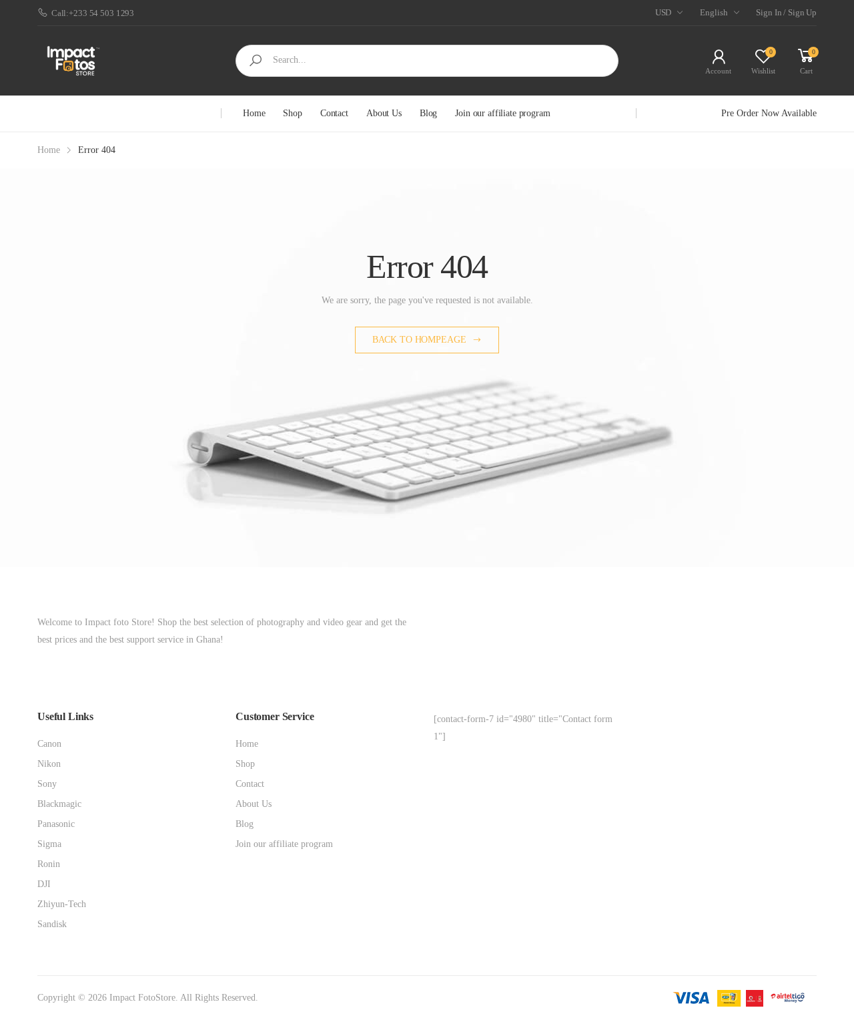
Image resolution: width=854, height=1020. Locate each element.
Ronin (48, 864)
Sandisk (52, 924)
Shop (292, 113)
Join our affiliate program (502, 113)
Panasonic (56, 824)
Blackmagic (59, 804)
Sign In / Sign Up (786, 12)
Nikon (49, 764)
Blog (428, 113)
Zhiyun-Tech (61, 904)
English (713, 12)
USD (663, 12)
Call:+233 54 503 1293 (92, 13)
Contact (334, 113)
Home (254, 113)
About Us (384, 113)
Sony (47, 784)
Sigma (49, 844)
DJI (44, 884)
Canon (49, 744)
